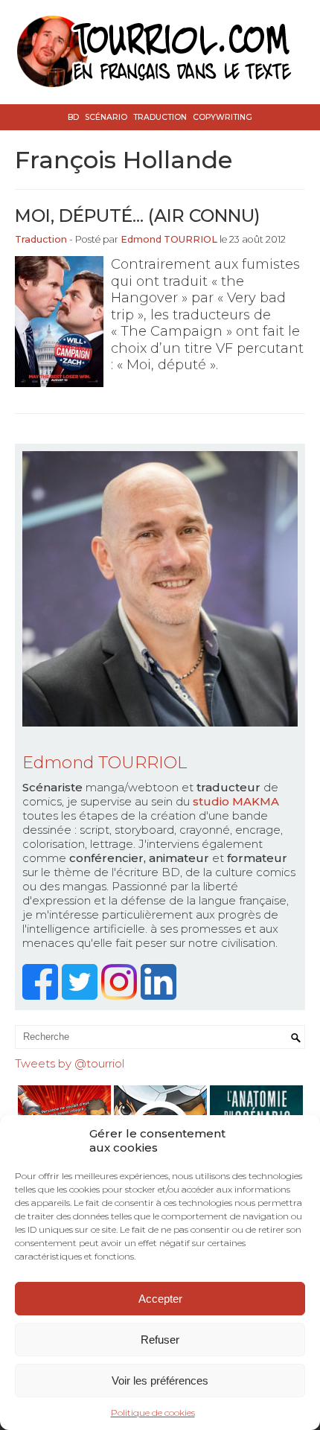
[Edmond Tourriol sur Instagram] (121, 996)
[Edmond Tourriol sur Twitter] (81, 996)
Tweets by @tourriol (69, 1063)
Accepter (160, 1298)
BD (73, 117)
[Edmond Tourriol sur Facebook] (42, 996)
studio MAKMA (236, 801)
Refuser (160, 1339)
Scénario (106, 117)
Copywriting (222, 117)
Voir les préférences (160, 1380)
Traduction (160, 117)
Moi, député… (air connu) (137, 215)
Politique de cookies (153, 1412)
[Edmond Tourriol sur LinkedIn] (160, 996)
